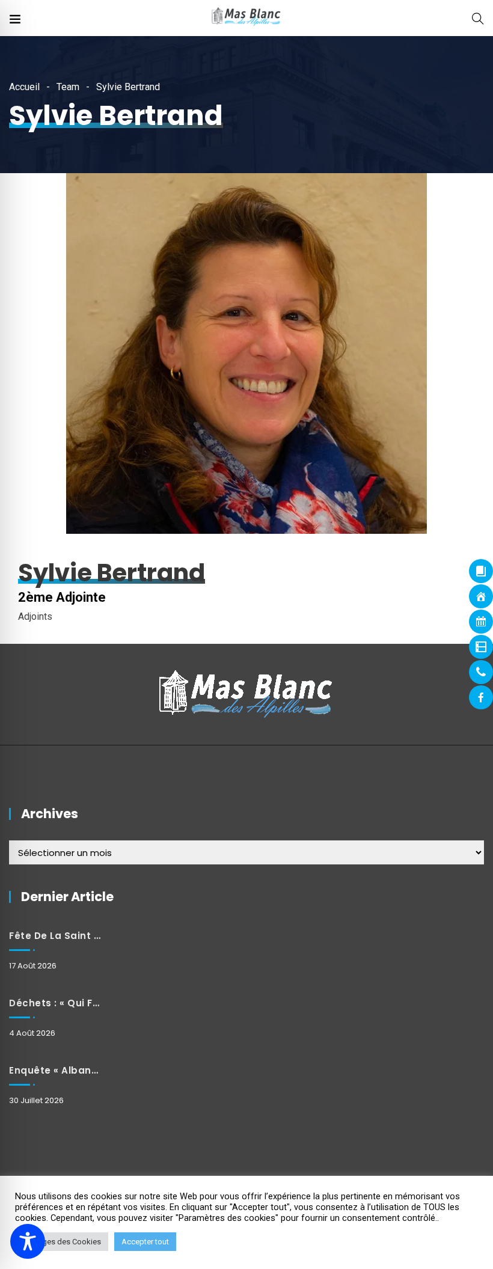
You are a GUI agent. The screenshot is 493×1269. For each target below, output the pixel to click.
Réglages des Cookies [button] (61, 1241)
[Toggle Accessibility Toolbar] (27, 1241)
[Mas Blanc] (246, 17)
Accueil (24, 87)
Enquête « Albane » (54, 1070)
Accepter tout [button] (145, 1241)
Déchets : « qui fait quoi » (54, 1003)
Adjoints (35, 616)
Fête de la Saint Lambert (54, 935)
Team (68, 87)
